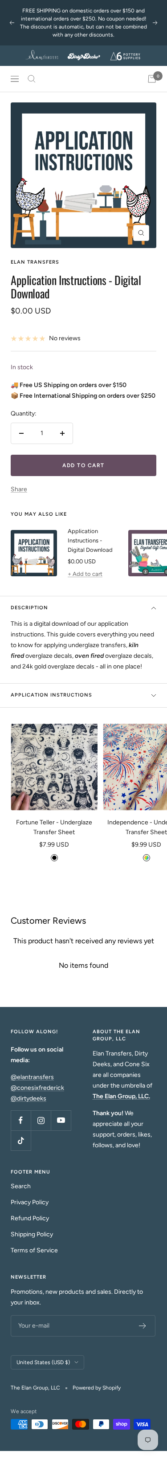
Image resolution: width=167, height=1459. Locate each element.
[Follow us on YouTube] (61, 1120)
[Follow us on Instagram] (41, 1120)
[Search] (32, 79)
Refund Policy (30, 1218)
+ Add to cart (85, 574)
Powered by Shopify (97, 1388)
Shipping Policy (32, 1234)
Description (29, 608)
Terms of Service (34, 1250)
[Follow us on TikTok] (21, 1140)
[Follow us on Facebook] (21, 1120)
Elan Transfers (35, 262)
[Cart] (151, 79)
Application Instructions (51, 695)
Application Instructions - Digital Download (90, 540)
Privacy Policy (30, 1202)
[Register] (143, 1326)
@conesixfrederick (37, 1088)
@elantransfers (32, 1077)
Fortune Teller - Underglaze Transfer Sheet (54, 827)
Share (19, 489)
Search (21, 1186)
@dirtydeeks (28, 1098)
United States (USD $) (43, 1362)
